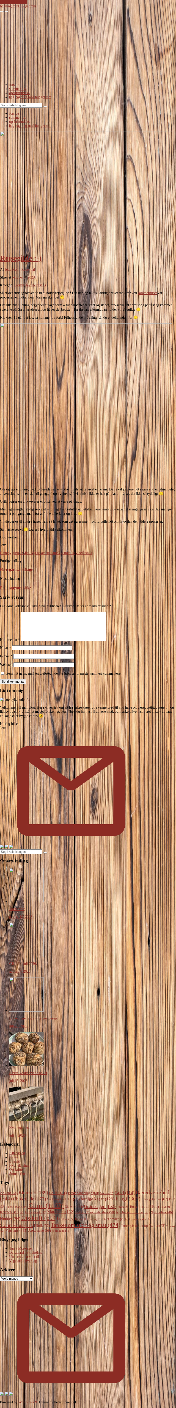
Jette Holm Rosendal (20, 269)
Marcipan (60, 1211)
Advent (9, 1193)
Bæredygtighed (11, 553)
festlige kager (98, 1199)
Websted (6, 665)
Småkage (120, 1219)
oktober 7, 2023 (23, 277)
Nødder (10, 1218)
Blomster (33, 1192)
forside (14, 85)
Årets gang (39, 1230)
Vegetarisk (16, 1230)
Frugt (128, 1199)
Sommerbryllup (142, 1219)
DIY (72, 1199)
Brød (125, 1192)
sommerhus (17, 89)
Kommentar (10, 640)
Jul (151, 1206)
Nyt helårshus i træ (44, 553)
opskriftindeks (19, 93)
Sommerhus (17, 1174)
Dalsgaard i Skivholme (25, 1252)
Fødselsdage (17, 1206)
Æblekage (61, 1230)
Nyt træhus (66, 553)
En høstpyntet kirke (15, 588)
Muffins (82, 1212)
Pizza (80, 1219)
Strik (43, 1226)
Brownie (107, 1193)
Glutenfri (74, 1206)
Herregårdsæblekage (16, 570)
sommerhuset (147, 293)
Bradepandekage (83, 1193)
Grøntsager (100, 1206)
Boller (58, 1193)
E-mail (6, 656)
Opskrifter (16, 1169)
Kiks (165, 1207)
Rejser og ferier (98, 1219)
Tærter (157, 1226)
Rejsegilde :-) (20, 258)
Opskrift (39, 1217)
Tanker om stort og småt (85, 1225)
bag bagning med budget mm (30, 97)
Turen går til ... (134, 1226)
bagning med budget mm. (18, 6)
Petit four (66, 1219)
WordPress (26, 1402)
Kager (13, 1157)
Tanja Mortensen (21, 1248)
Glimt (26, 553)
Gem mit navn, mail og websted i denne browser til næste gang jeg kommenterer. (64, 673)
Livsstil (19, 285)
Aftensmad (17, 1153)
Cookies (55, 1199)
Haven (123, 1206)
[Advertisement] (88, 47)
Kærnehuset (12, 1212)
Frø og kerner (154, 1199)
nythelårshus (83, 553)
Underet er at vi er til (24, 1257)
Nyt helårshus (36, 285)
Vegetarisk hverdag (23, 1261)
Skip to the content (13, 2)
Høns (136, 1206)
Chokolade (29, 1198)
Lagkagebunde (35, 1212)
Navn (5, 648)
